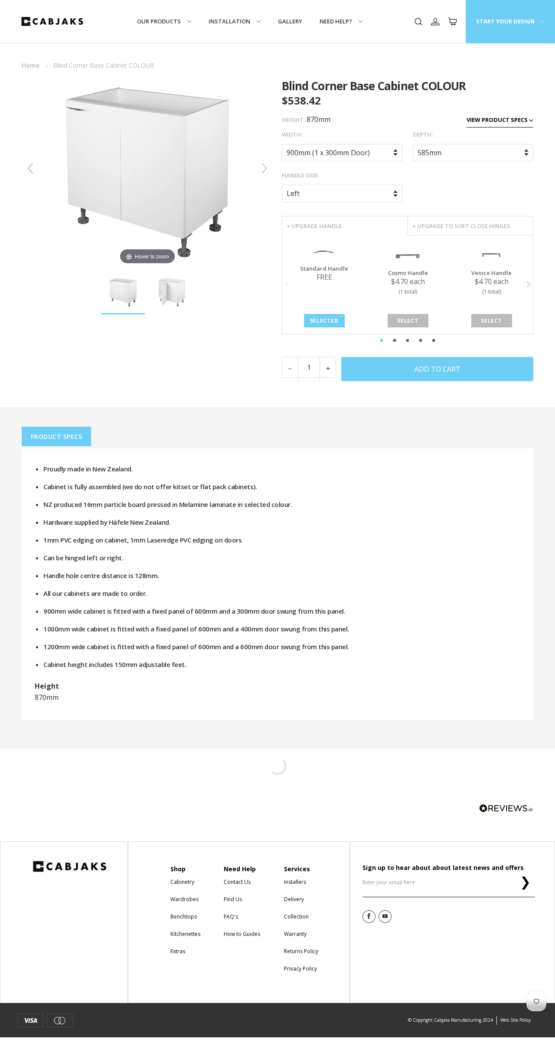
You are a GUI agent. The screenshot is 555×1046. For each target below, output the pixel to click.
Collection (296, 916)
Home (30, 65)
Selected (324, 320)
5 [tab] (452, 341)
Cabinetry (182, 882)
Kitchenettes (185, 934)
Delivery (294, 899)
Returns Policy (301, 951)
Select (407, 320)
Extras (177, 951)
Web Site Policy (515, 1020)
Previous (287, 284)
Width (291, 134)
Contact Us (237, 882)
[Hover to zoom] (147, 172)
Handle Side (300, 175)
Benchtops (183, 916)
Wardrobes (184, 899)
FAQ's (231, 916)
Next (528, 284)
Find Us (233, 899)
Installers (295, 882)
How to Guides (242, 934)
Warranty (295, 934)
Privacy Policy (300, 968)
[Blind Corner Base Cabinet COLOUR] (123, 292)
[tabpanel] (324, 284)
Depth (422, 134)
